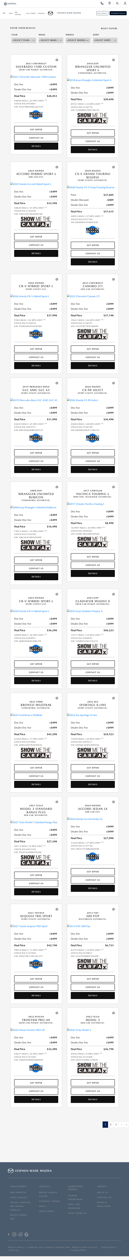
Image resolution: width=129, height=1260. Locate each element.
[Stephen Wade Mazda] (51, 13)
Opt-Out (15, 1250)
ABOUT (102, 1186)
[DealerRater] (20, 1235)
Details (36, 146)
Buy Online (102, 13)
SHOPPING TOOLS (75, 1188)
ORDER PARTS (46, 1211)
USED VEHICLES (19, 1198)
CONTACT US (104, 1198)
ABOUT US (102, 1193)
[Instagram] (14, 1235)
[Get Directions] (110, 4)
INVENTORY (18, 1186)
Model (70, 35)
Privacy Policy (16, 1247)
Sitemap (49, 1247)
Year (14, 35)
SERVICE (45, 1186)
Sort (96, 35)
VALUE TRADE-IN (77, 1213)
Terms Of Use (34, 1247)
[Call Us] (103, 4)
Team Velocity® (89, 1247)
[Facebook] (9, 1235)
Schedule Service (118, 13)
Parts (42, 1206)
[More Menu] (4, 13)
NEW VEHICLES (18, 1193)
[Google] (26, 1235)
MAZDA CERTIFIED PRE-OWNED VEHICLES (20, 1206)
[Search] (118, 4)
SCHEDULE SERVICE (50, 1201)
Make (42, 35)
